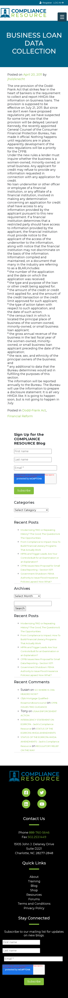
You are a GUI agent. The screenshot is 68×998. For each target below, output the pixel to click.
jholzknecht (16, 79)
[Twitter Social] (41, 793)
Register (47, 2)
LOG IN (57, 2)
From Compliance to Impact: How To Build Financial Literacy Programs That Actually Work (40, 546)
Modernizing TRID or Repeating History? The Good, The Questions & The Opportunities (40, 534)
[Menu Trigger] (62, 17)
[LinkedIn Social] (26, 804)
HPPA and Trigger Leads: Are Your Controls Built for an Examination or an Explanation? (40, 557)
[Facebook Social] (26, 793)
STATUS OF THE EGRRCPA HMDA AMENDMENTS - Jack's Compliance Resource (40, 741)
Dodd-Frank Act (34, 410)
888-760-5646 (39, 832)
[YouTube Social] (42, 804)
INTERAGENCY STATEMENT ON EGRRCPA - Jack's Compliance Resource (37, 724)
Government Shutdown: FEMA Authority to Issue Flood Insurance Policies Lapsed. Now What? (39, 577)
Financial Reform (20, 416)
